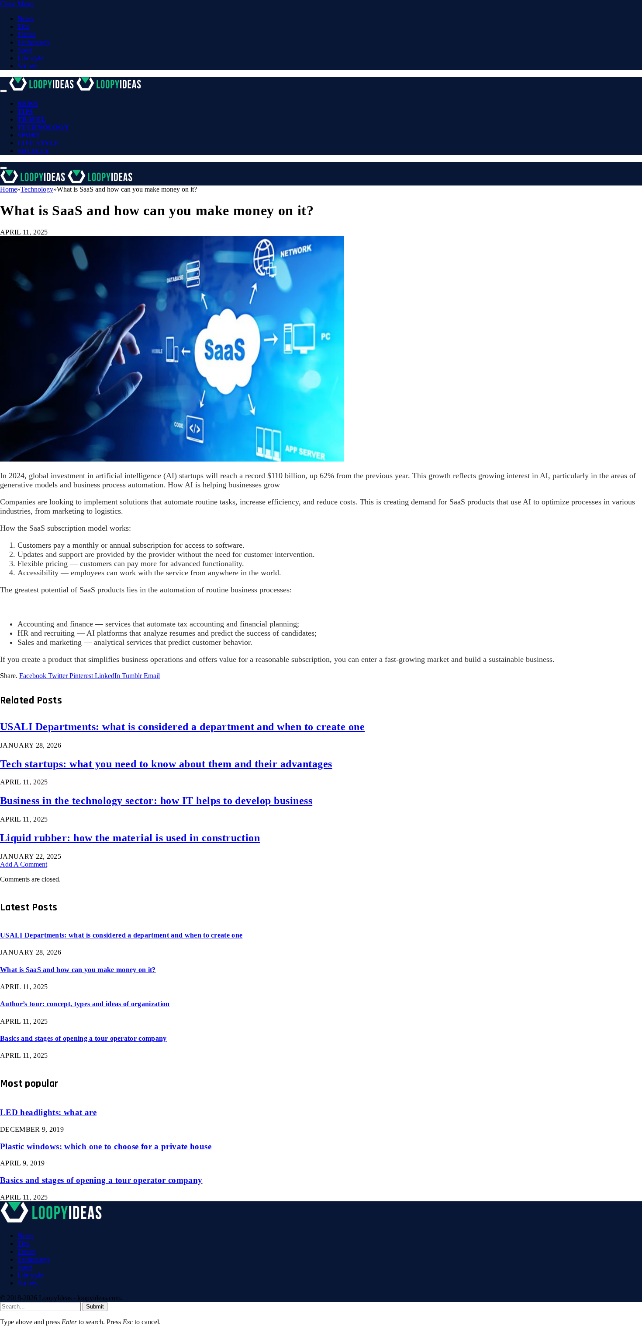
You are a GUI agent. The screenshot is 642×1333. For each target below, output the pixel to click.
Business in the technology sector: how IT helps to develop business (156, 800)
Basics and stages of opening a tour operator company (83, 1038)
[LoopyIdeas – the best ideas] (76, 88)
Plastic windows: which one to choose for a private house (105, 1146)
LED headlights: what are (48, 1112)
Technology (33, 42)
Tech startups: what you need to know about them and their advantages (166, 764)
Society (27, 66)
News (25, 18)
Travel (26, 34)
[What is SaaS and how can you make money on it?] (172, 459)
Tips (23, 26)
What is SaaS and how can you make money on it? (78, 969)
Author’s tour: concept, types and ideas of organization (85, 1004)
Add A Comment (23, 864)
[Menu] (3, 91)
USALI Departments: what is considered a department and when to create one (182, 726)
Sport (24, 50)
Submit (95, 1306)
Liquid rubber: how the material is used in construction (130, 837)
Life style (30, 58)
